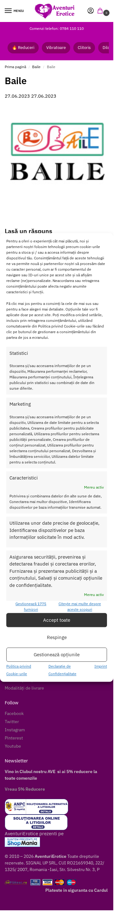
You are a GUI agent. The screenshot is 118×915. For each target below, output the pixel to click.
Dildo (107, 47)
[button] (101, 11)
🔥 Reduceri (23, 47)
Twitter (12, 721)
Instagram (15, 730)
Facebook (14, 713)
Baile (36, 66)
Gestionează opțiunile (57, 655)
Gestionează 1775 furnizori (30, 607)
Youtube (13, 746)
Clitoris (84, 47)
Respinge (57, 637)
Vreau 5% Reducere (25, 789)
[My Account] (90, 11)
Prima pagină (15, 66)
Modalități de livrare (24, 688)
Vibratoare (56, 47)
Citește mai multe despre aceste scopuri (80, 607)
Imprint (100, 666)
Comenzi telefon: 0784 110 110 (57, 28)
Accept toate (56, 620)
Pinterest (14, 738)
